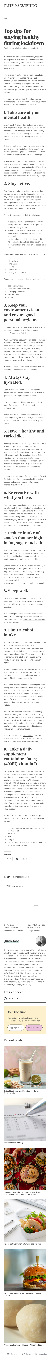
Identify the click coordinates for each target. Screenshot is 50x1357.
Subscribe (34, 1027)
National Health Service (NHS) (19, 330)
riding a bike (12, 264)
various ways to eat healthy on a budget (24, 525)
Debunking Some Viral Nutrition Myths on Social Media (21, 1092)
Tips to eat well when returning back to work (23, 1244)
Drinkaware (28, 735)
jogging (10, 286)
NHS (16, 393)
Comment (37, 906)
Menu (6, 18)
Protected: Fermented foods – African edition (23, 1345)
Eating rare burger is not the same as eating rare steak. (22, 1294)
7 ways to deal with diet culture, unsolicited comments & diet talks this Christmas (22, 1193)
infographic (33, 461)
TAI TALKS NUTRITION (20, 5)
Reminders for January (13, 1143)
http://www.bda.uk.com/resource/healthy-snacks (24, 583)
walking (14, 261)
